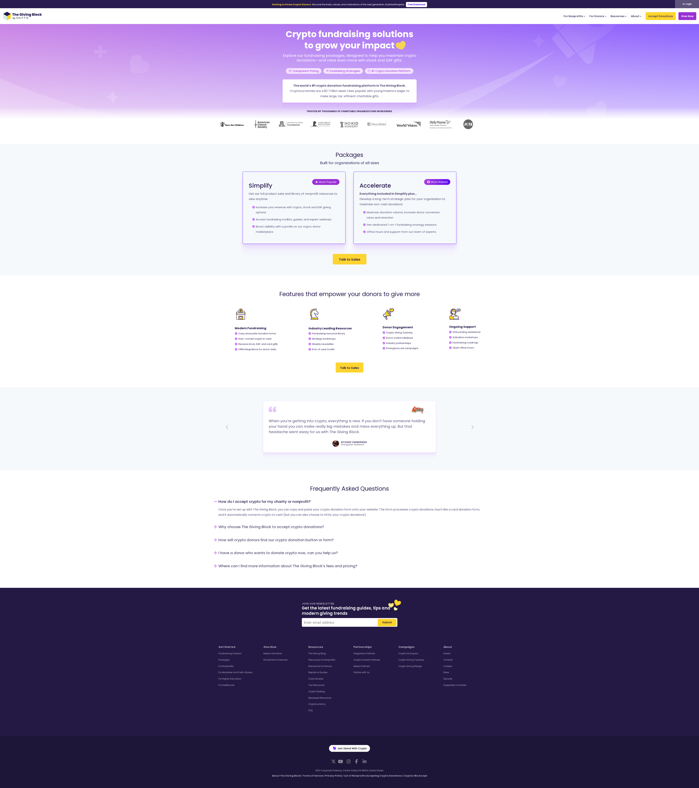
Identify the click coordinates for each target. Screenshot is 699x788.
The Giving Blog (317, 653)
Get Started (226, 647)
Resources (618, 16)
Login (688, 3)
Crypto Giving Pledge (410, 666)
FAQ (310, 710)
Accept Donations (660, 16)
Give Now (687, 16)
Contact (448, 659)
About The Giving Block (286, 775)
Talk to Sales (349, 259)
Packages (224, 659)
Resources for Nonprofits (321, 659)
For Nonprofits (573, 16)
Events (447, 653)
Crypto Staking (316, 691)
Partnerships (363, 647)
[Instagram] (348, 761)
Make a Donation (272, 653)
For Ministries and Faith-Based (235, 672)
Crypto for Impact (408, 653)
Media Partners (362, 666)
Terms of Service (313, 775)
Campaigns (406, 647)
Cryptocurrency (317, 704)
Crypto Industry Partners (367, 659)
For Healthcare (226, 685)
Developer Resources (319, 697)
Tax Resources (316, 685)
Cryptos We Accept (415, 775)
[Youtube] (340, 761)
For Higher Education (229, 678)
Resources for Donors (320, 666)
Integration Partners (364, 653)
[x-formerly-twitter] (333, 761)
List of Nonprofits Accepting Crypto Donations (373, 775)
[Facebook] (356, 761)
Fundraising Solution (230, 653)
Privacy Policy (333, 775)
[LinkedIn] (364, 761)
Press (446, 672)
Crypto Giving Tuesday (411, 659)
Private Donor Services (275, 659)
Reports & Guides (317, 672)
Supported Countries (454, 685)
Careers (447, 666)
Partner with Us (362, 672)
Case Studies (315, 678)
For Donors (596, 16)
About (635, 16)
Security (447, 678)
